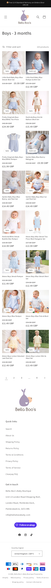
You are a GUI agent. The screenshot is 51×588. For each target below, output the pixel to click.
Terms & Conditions (15, 454)
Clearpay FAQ (12, 474)
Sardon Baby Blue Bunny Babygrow (35, 158)
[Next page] (45, 378)
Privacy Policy (12, 461)
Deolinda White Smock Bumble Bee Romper (10, 237)
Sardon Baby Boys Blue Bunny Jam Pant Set (11, 198)
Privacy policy (29, 578)
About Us (10, 435)
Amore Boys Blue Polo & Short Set (37, 317)
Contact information (34, 582)
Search (9, 429)
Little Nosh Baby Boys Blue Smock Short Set (12, 78)
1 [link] (6, 377)
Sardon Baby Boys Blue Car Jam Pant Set (36, 198)
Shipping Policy (13, 442)
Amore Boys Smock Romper (12, 276)
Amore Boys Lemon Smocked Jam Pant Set (13, 357)
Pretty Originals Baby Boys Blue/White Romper (12, 158)
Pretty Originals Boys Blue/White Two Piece (10, 118)
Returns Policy (12, 448)
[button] (6, 17)
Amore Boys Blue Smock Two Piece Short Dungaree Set (37, 237)
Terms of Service (13, 467)
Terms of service (42, 578)
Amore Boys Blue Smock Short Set (37, 277)
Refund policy (16, 578)
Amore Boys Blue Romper (12, 316)
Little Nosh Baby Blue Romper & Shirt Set (34, 78)
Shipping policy (18, 582)
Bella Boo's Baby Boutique (24, 574)
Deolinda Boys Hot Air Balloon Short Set (34, 118)
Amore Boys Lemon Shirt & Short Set (36, 357)
